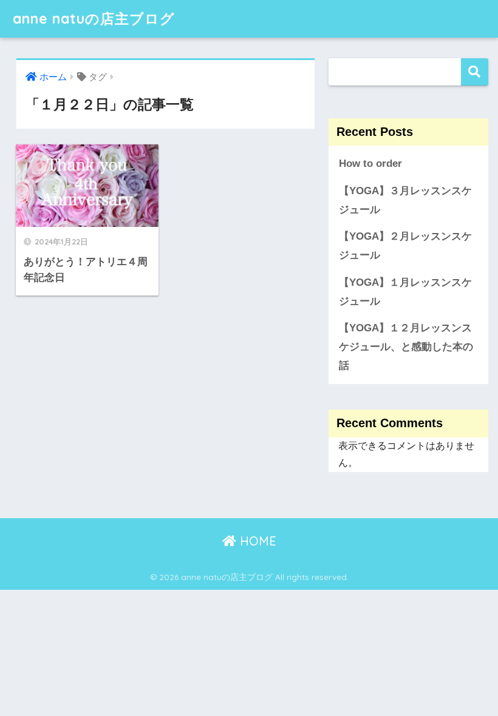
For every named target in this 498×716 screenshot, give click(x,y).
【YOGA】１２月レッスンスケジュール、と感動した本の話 (406, 346)
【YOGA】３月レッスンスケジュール (405, 200)
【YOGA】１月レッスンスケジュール (405, 292)
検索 (474, 72)
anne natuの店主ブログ (94, 18)
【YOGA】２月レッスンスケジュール (405, 246)
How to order (370, 163)
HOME (256, 541)
